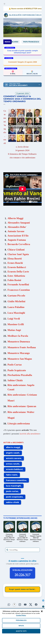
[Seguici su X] (31, 604)
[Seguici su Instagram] (20, 604)
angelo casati (12, 453)
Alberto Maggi (15, 218)
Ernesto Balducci (17, 267)
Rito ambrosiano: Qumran (22, 406)
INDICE (7, 42)
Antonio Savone (16, 231)
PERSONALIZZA (21, 620)
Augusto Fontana (17, 239)
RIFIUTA (21, 626)
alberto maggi (13, 447)
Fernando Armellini (18, 284)
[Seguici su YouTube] (25, 604)
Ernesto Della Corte (18, 271)
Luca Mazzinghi (16, 312)
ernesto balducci (14, 469)
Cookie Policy (21, 615)
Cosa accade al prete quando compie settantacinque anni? (22, 52)
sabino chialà (12, 502)
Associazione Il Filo (18, 235)
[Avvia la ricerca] (7, 550)
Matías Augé (14, 330)
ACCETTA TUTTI (21, 631)
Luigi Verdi (14, 318)
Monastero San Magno (20, 358)
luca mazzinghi (13, 486)
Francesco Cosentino (19, 289)
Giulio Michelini (16, 301)
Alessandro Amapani (19, 222)
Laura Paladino (16, 307)
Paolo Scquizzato (17, 370)
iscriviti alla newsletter (29, 433)
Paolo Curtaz (15, 364)
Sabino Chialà (15, 380)
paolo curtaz (12, 491)
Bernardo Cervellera (19, 244)
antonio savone (13, 458)
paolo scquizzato (14, 497)
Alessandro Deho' (17, 227)
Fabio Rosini (14, 280)
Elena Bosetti (15, 258)
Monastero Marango (19, 353)
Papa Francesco (24, 42)
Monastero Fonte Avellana (22, 347)
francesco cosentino (16, 480)
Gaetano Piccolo (16, 295)
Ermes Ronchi (15, 263)
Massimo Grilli (16, 324)
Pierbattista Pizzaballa (20, 375)
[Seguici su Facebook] (36, 604)
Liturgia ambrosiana (19, 423)
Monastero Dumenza (19, 341)
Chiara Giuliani (16, 249)
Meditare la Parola (18, 335)
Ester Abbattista (16, 275)
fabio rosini (11, 475)
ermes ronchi (12, 464)
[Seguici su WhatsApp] (9, 604)
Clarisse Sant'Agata (18, 254)
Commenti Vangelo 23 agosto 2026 (22, 62)
